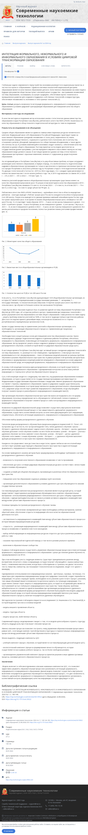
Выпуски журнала (19, 43)
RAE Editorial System (49, 818)
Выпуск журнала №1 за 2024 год (39, 43)
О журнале (20, 26)
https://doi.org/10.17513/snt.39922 (41, 722)
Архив (51, 31)
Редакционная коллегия (43, 26)
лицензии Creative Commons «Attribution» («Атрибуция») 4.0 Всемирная (52, 816)
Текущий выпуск (37, 31)
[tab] (8, 66)
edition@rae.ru (8, 809)
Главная (8, 26)
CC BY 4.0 (13, 773)
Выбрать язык (80, 2)
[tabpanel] (44, 74)
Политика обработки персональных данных (17, 820)
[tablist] (44, 66)
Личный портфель (76, 30)
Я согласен (8, 831)
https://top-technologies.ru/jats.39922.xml (19, 780)
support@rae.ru (34, 804)
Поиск (7, 36)
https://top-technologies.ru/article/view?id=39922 (67, 720)
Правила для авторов (14, 31)
